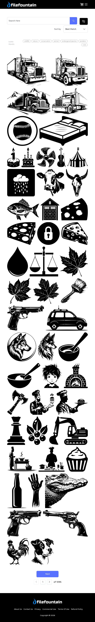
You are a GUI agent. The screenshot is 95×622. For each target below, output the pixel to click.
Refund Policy (77, 609)
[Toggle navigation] (86, 4)
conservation (45, 41)
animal (56, 41)
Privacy (38, 609)
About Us (18, 609)
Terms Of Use (63, 609)
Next (47, 574)
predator (83, 41)
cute (84, 45)
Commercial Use (49, 609)
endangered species (69, 41)
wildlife (26, 41)
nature (35, 41)
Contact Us (28, 609)
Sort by (57, 29)
